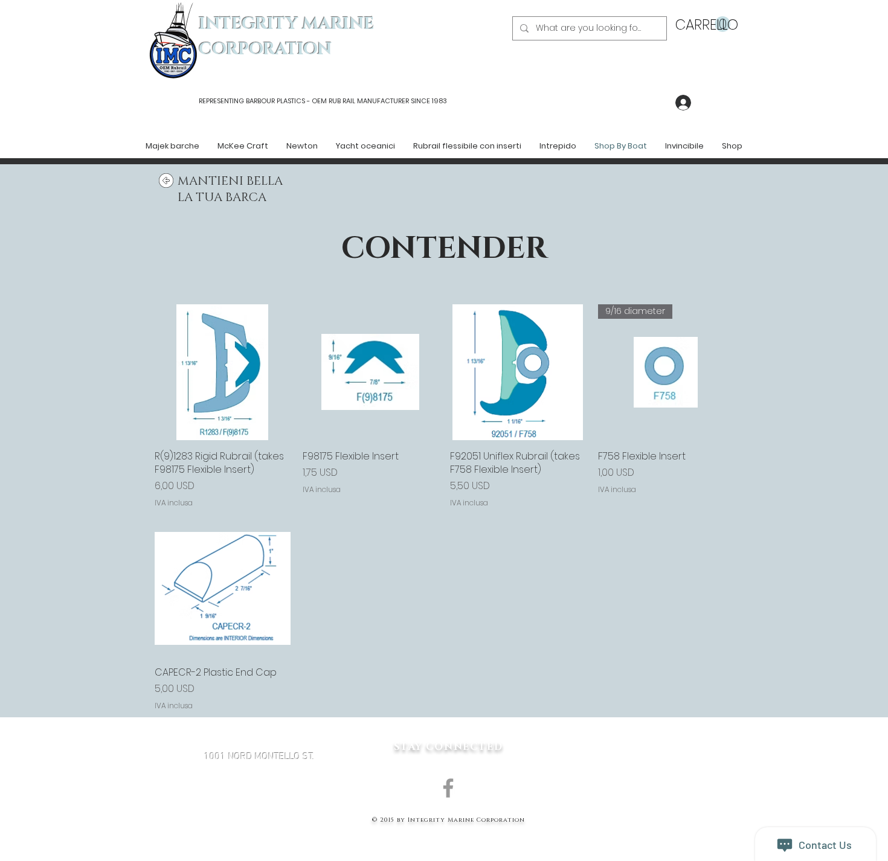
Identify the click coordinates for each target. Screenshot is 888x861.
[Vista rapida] (223, 372)
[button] (702, 24)
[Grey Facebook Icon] (448, 788)
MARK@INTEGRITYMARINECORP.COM (259, 821)
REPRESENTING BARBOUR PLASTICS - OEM (263, 101)
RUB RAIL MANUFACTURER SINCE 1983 (387, 101)
